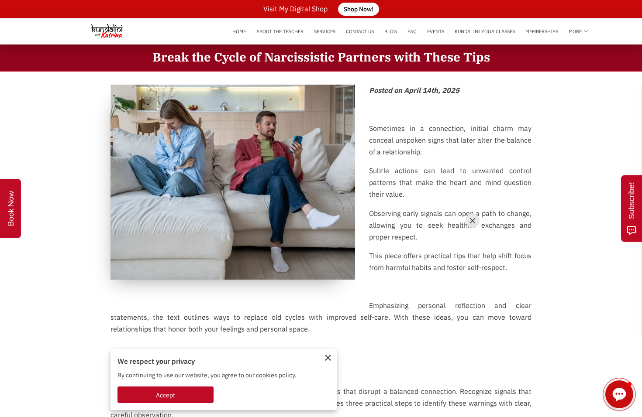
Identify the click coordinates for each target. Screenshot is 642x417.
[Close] (473, 221)
